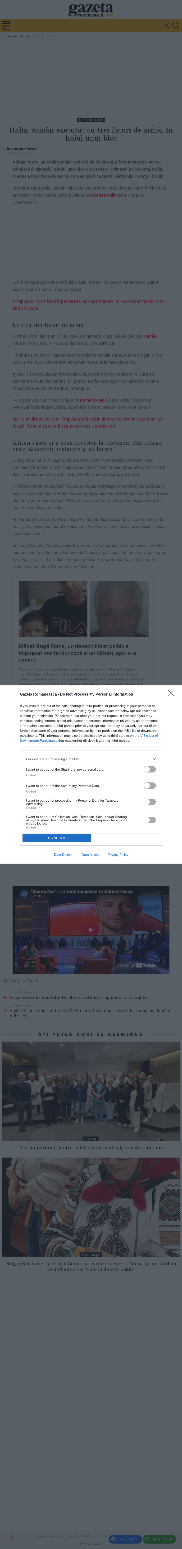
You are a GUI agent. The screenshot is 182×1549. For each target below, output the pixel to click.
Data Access (91, 855)
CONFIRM (57, 838)
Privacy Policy (118, 855)
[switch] (150, 769)
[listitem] (91, 758)
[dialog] (91, 774)
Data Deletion (64, 855)
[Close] (172, 694)
